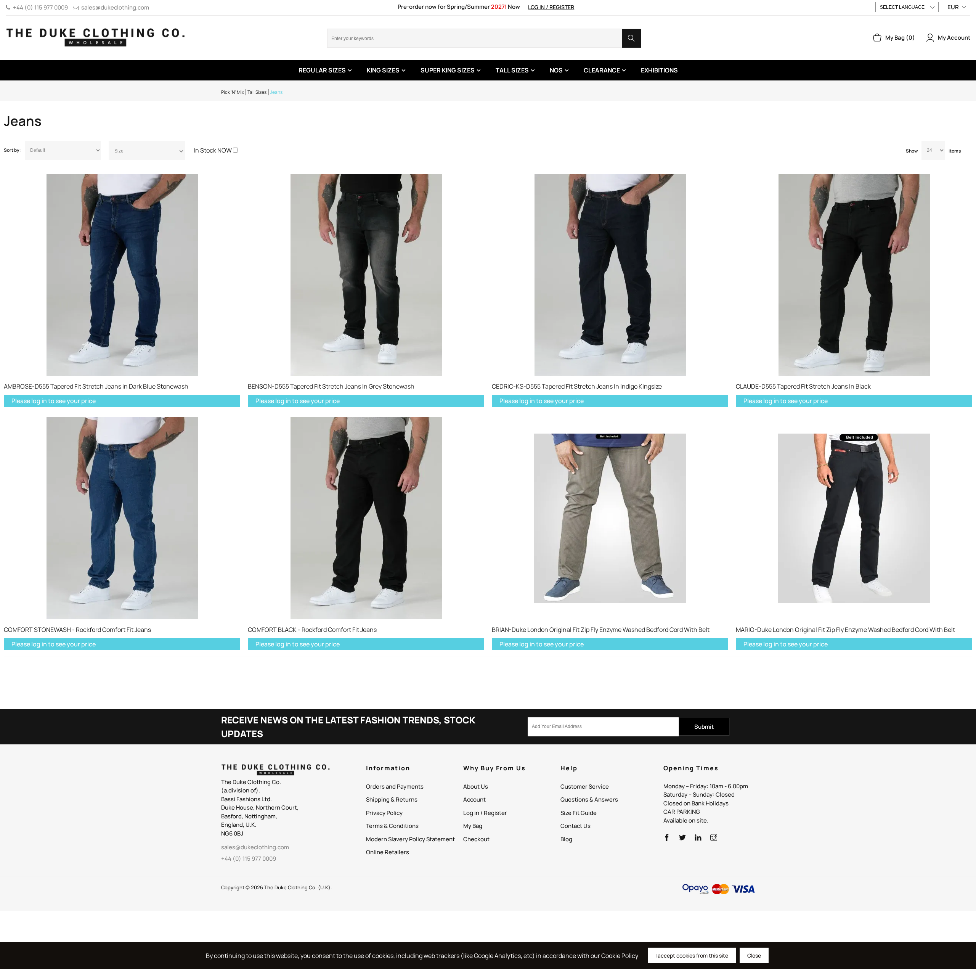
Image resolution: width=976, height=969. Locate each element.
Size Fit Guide (578, 813)
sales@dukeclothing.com (115, 7)
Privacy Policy (384, 813)
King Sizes (383, 70)
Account (474, 799)
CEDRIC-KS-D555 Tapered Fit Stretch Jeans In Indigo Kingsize (577, 386)
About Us (475, 787)
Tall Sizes (512, 70)
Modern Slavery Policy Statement (410, 839)
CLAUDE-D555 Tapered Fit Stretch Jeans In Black (803, 386)
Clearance (602, 70)
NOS (556, 70)
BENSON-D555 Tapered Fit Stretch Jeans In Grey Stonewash (331, 386)
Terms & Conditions (392, 826)
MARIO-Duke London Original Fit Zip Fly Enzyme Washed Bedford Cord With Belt (845, 629)
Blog (566, 839)
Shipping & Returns (391, 799)
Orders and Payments (395, 787)
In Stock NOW (213, 150)
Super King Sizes (448, 70)
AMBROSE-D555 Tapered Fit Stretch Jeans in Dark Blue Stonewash (96, 386)
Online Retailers (387, 852)
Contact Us (575, 826)
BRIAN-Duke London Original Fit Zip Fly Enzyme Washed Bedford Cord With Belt (601, 629)
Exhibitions (659, 70)
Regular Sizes (322, 70)
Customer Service (584, 787)
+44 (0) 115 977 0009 (40, 7)
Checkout (476, 839)
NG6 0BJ (232, 833)
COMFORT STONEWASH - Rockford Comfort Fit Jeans (77, 629)
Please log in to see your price (53, 401)
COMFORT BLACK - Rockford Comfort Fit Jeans (312, 629)
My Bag (472, 826)
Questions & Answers (589, 799)
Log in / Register (551, 7)
